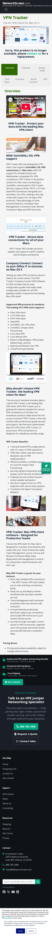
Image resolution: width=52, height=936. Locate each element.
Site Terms (8, 833)
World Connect (33, 80)
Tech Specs (7, 80)
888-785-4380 (28, 726)
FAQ (45, 79)
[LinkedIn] (17, 892)
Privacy (6, 838)
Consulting (8, 808)
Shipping (7, 824)
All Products (8, 794)
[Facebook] (4, 892)
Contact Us (8, 773)
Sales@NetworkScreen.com (19, 869)
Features (26, 67)
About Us (7, 803)
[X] (8, 892)
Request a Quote (27, 734)
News (5, 798)
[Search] (37, 881)
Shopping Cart (9, 768)
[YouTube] (13, 892)
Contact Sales (28, 741)
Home (5, 764)
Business (19, 79)
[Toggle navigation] (6, 9)
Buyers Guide (42, 69)
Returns (6, 828)
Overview (9, 67)
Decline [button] (31, 931)
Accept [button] (20, 931)
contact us (34, 53)
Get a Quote (14, 682)
